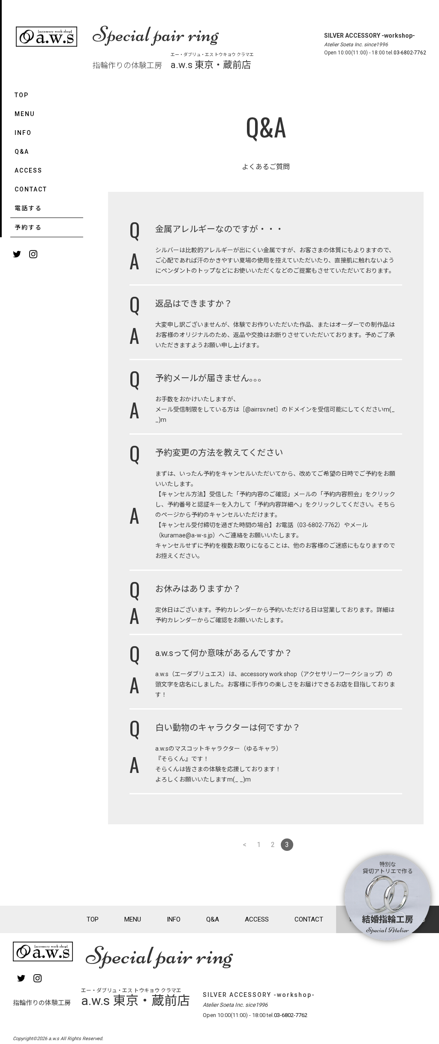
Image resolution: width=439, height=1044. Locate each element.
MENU (25, 113)
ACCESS (28, 170)
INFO (23, 132)
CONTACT (31, 189)
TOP (22, 95)
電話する (28, 208)
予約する (28, 227)
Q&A (22, 151)
